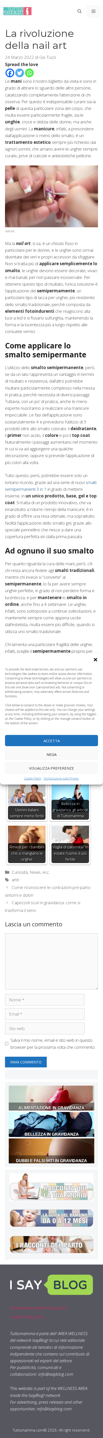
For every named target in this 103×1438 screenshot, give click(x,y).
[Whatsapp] (29, 73)
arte (15, 879)
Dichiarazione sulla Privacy (61, 778)
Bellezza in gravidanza (51, 1134)
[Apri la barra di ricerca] (79, 11)
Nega (51, 754)
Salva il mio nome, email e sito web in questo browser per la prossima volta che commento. (53, 1043)
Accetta (52, 740)
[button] (95, 659)
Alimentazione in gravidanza (51, 1108)
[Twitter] (19, 73)
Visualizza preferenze (51, 767)
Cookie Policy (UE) (27, 1317)
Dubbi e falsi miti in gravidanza (51, 1161)
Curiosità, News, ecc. (31, 872)
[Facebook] (10, 73)
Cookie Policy (32, 778)
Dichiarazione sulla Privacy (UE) (38, 1308)
